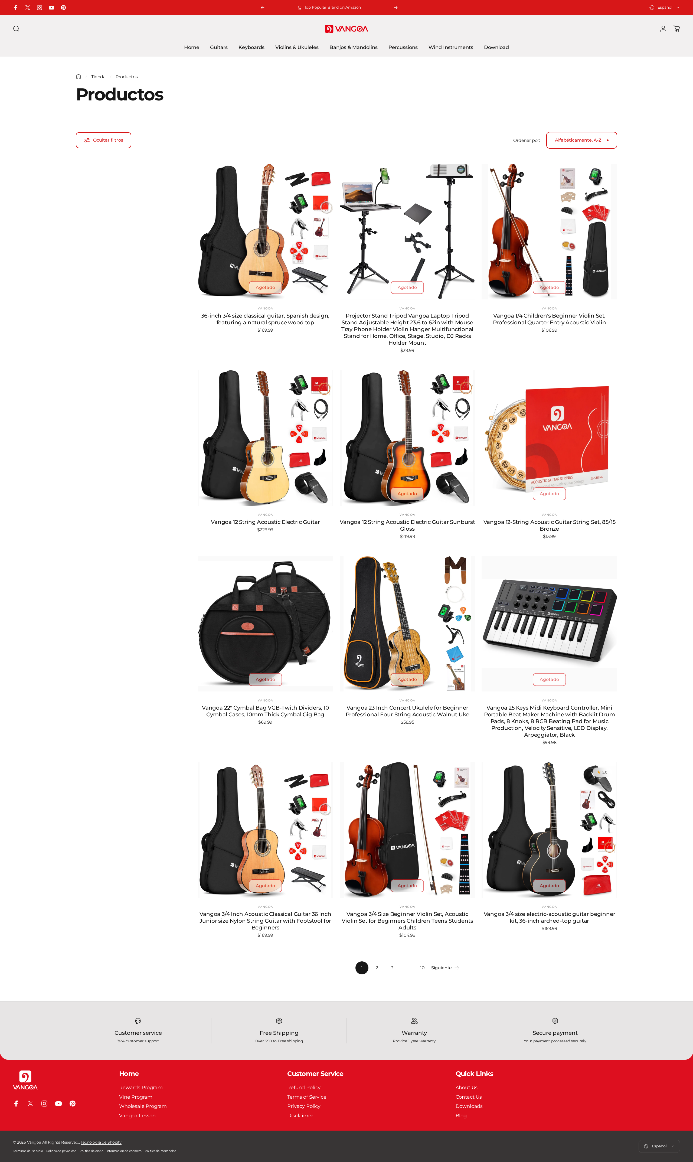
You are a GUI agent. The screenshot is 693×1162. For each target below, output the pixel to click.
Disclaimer (300, 1116)
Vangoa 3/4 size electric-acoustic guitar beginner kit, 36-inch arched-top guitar (549, 917)
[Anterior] (263, 7)
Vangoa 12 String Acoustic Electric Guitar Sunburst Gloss (407, 525)
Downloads (469, 1106)
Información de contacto (123, 1151)
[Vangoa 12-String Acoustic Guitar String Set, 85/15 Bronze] (549, 438)
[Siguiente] (396, 7)
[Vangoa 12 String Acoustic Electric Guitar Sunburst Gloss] (407, 438)
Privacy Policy (304, 1106)
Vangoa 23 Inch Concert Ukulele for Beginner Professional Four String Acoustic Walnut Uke (407, 711)
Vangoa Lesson (137, 1116)
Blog (461, 1116)
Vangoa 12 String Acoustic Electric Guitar (265, 522)
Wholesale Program (143, 1106)
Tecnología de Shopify (101, 1142)
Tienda (98, 76)
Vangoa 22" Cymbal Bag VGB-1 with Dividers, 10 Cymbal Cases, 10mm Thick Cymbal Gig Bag (265, 711)
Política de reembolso (160, 1151)
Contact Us (469, 1097)
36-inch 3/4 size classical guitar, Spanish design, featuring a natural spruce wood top (265, 319)
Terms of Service (306, 1097)
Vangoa (265, 308)
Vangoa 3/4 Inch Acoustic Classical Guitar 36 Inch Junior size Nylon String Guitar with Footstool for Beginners (265, 921)
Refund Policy (304, 1088)
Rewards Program (141, 1088)
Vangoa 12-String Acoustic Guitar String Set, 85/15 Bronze (549, 525)
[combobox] (664, 7)
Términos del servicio (28, 1151)
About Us (467, 1088)
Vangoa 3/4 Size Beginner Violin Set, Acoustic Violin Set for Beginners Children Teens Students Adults (407, 921)
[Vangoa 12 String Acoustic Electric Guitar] (265, 438)
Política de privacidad (61, 1151)
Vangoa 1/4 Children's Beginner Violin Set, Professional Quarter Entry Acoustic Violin (549, 319)
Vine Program (135, 1097)
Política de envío (91, 1151)
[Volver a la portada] (78, 76)
